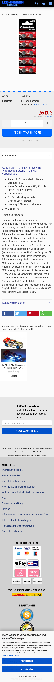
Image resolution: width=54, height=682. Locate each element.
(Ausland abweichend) (40, 105)
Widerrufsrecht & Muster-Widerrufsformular (23, 492)
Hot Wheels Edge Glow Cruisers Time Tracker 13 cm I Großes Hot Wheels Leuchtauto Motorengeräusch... (13, 366)
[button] (8, 313)
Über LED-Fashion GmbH (14, 481)
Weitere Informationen (27, 676)
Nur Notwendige (27, 669)
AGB (4, 497)
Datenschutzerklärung (10, 655)
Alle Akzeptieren (27, 661)
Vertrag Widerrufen (11, 475)
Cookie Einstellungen (12, 531)
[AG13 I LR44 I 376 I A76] (27, 46)
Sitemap (6, 508)
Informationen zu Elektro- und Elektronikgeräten (25, 514)
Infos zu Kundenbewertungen (16, 520)
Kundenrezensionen (13, 302)
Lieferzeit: (7, 100)
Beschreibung (10, 155)
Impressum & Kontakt (12, 469)
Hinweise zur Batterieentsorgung (18, 525)
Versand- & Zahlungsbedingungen (18, 486)
